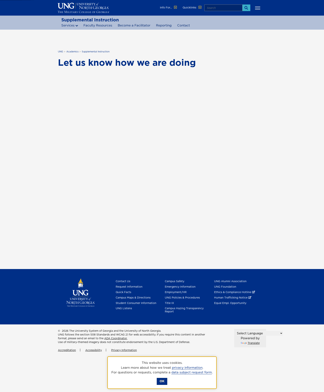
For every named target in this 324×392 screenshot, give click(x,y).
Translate (254, 343)
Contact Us (123, 281)
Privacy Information (124, 350)
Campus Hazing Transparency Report (184, 309)
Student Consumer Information (136, 303)
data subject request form (191, 372)
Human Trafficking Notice (231, 297)
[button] (258, 8)
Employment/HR (176, 292)
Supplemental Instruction (90, 20)
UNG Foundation (225, 287)
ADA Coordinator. (115, 338)
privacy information (187, 367)
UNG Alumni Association (230, 281)
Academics (72, 51)
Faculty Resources (97, 25)
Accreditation (67, 350)
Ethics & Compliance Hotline (232, 292)
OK (162, 381)
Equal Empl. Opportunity (230, 303)
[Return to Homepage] (80, 292)
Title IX (169, 303)
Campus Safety (174, 281)
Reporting (164, 25)
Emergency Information (180, 287)
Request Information (129, 287)
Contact (183, 25)
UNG (60, 51)
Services (67, 25)
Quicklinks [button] (190, 7)
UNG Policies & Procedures (182, 297)
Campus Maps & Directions (133, 297)
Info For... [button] (166, 7)
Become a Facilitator (134, 25)
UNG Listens (124, 308)
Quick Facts (123, 292)
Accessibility (93, 350)
